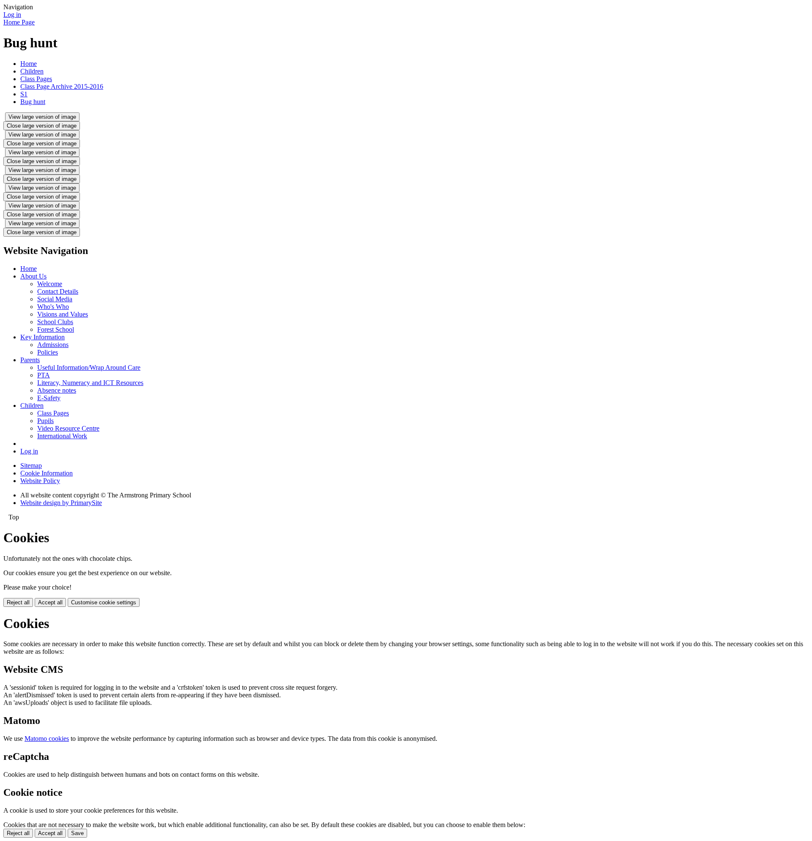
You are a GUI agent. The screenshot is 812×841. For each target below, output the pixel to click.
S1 (23, 94)
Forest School (55, 329)
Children (32, 71)
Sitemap (31, 465)
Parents (30, 359)
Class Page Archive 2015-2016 (61, 86)
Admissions (53, 344)
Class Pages (36, 78)
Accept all (50, 602)
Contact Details (57, 291)
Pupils (45, 420)
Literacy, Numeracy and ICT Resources (90, 382)
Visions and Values (62, 314)
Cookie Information (46, 473)
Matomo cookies (47, 738)
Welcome (49, 283)
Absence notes (56, 390)
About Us (33, 276)
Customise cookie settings (103, 602)
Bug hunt (32, 101)
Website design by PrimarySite (61, 502)
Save (77, 833)
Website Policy (40, 480)
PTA (43, 375)
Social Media (54, 299)
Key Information (42, 337)
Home (28, 63)
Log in (12, 14)
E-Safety (48, 397)
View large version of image (42, 117)
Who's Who (53, 306)
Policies (47, 352)
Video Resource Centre (68, 428)
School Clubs (55, 321)
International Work (62, 436)
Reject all (18, 602)
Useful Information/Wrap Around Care (88, 367)
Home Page (19, 22)
